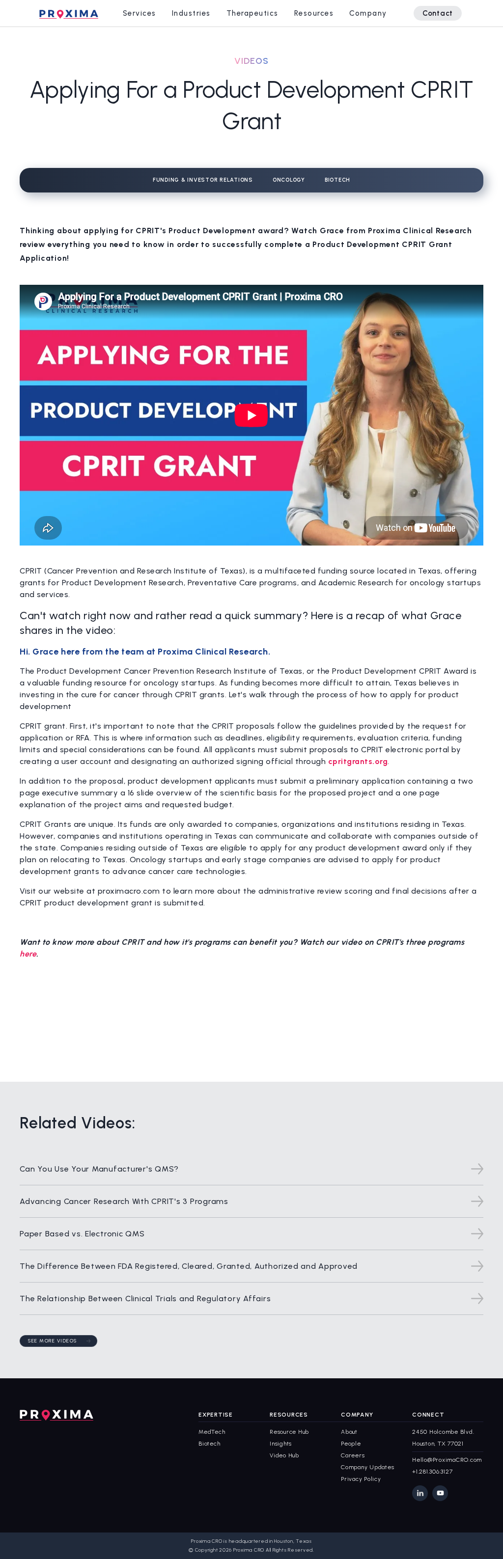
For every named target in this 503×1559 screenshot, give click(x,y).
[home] (68, 13)
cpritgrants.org (358, 761)
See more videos (52, 1341)
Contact (437, 13)
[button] (139, 13)
